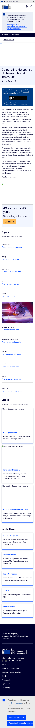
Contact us (5, 664)
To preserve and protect (11, 272)
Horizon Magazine (10, 536)
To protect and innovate (11, 354)
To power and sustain (10, 259)
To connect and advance (11, 391)
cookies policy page (15, 703)
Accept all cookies (16, 717)
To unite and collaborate (11, 342)
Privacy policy (6, 680)
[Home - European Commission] (6, 6)
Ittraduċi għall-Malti (13, 25)
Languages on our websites (11, 672)
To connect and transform (12, 247)
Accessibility (6, 688)
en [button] (26, 6)
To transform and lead (10, 330)
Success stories (9, 555)
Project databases (10, 574)
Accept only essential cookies (21, 723)
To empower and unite (10, 367)
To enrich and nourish (10, 284)
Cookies (4, 676)
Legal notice (6, 684)
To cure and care (8, 296)
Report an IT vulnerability (10, 668)
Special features (9, 39)
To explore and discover (11, 379)
